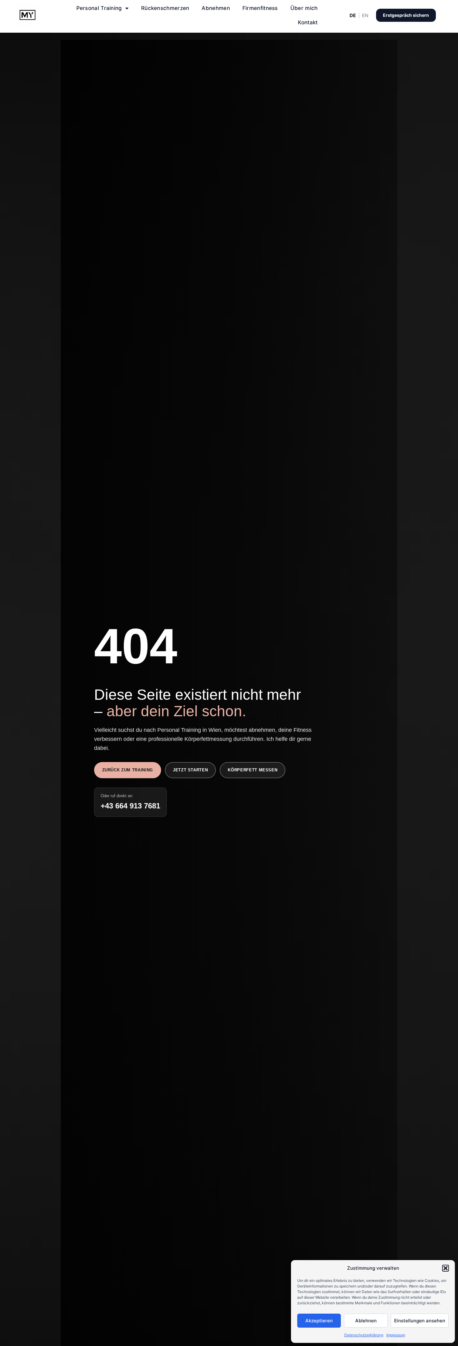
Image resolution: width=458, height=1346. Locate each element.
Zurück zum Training (127, 770)
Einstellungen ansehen (419, 1321)
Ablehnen (366, 1321)
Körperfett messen (252, 770)
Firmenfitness (260, 8)
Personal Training (99, 8)
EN (365, 15)
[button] (445, 1268)
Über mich (304, 8)
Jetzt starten (190, 770)
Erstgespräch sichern (406, 15)
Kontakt (307, 22)
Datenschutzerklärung (363, 1335)
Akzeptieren (319, 1321)
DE (353, 15)
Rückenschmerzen (165, 8)
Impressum (395, 1335)
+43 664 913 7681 (130, 806)
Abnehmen (216, 8)
